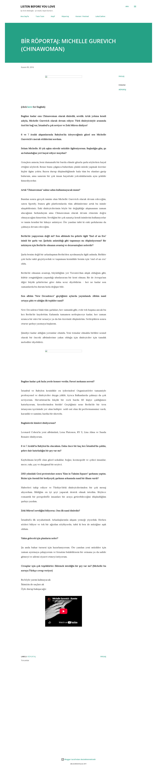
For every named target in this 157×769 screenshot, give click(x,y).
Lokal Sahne (100, 16)
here (29, 106)
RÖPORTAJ (122, 89)
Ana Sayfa (25, 16)
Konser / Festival (82, 16)
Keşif (53, 16)
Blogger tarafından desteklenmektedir (80, 759)
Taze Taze (40, 16)
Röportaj (65, 16)
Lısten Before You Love (38, 6)
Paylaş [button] (121, 76)
